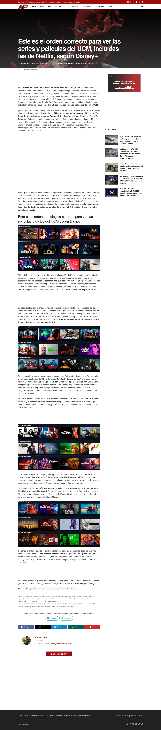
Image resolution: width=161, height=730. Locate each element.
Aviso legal (49, 716)
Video (41, 7)
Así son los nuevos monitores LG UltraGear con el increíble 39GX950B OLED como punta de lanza (131, 179)
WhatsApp (67, 618)
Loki (48, 404)
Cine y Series (87, 7)
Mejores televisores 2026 (36, 2)
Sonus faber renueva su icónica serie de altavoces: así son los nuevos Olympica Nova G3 (131, 167)
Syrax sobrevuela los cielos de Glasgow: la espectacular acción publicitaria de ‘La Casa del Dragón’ (131, 140)
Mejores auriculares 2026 (52, 2)
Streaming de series (58, 589)
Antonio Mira (25, 63)
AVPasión (26, 724)
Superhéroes (71, 589)
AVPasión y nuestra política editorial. (60, 644)
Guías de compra (71, 7)
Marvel (36, 589)
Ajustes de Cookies (84, 716)
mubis (141, 715)
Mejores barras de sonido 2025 (71, 2)
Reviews (57, 7)
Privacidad (58, 716)
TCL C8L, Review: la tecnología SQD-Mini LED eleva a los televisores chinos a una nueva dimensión (131, 192)
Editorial (100, 7)
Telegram (53, 618)
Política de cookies (70, 716)
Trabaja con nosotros (36, 716)
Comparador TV (23, 2)
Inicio (34, 7)
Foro (110, 7)
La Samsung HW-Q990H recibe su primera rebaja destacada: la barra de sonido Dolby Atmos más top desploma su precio (131, 153)
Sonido (49, 7)
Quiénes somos (23, 716)
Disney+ (21, 559)
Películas (45, 589)
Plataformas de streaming (65, 63)
